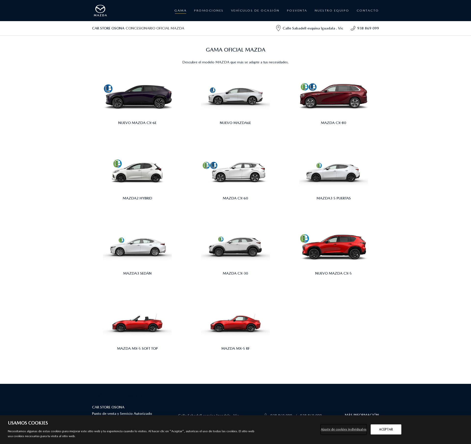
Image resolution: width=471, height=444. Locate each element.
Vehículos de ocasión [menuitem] (255, 10)
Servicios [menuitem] (292, 24)
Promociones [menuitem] (209, 10)
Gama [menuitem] (180, 10)
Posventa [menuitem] (204, 30)
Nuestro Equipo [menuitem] (332, 10)
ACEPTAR (386, 429)
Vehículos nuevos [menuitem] (208, 24)
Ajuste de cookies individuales (343, 429)
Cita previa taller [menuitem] (296, 30)
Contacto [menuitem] (368, 10)
